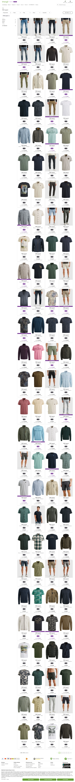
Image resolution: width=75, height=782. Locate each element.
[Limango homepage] (5, 1)
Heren (3, 22)
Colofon (15, 763)
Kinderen (3, 19)
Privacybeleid (16, 765)
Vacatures (3, 765)
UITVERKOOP (4, 25)
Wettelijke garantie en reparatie (31, 767)
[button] (70, 1)
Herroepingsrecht (29, 766)
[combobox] (64, 5)
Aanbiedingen (40, 763)
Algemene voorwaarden (18, 766)
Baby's (39, 765)
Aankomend (52, 765)
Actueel (51, 763)
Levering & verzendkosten (30, 763)
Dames (3, 21)
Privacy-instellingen (17, 767)
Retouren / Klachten (29, 765)
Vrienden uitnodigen (4, 763)
